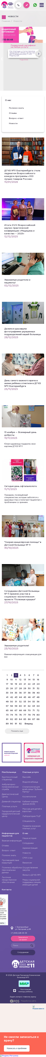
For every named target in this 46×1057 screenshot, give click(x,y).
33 (7, 693)
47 (33, 697)
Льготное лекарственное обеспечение (9, 880)
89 (7, 724)
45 (24, 697)
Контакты (7, 890)
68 (20, 710)
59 (16, 706)
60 (20, 706)
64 (38, 706)
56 (38, 702)
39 (33, 693)
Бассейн (26, 777)
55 (33, 702)
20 (20, 684)
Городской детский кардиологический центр (11, 813)
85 (24, 719)
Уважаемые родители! (16, 646)
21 (25, 684)
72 (38, 710)
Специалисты (28, 821)
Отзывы (13, 113)
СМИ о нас (27, 858)
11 (16, 680)
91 (16, 724)
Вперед (29, 724)
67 (16, 710)
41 (7, 697)
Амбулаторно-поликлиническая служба (10, 787)
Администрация (29, 848)
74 (11, 715)
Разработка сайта (28, 1001)
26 (11, 688)
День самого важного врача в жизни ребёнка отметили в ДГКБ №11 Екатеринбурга (22, 383)
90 (11, 724)
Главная (6, 21)
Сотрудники (28, 843)
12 (20, 680)
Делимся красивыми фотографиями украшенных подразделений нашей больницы (22, 332)
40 (38, 693)
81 (7, 719)
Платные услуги (9, 807)
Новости (17, 21)
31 (34, 688)
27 (16, 688)
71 (34, 710)
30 (29, 688)
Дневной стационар (11, 802)
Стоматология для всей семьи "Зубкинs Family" (32, 789)
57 (7, 706)
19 (16, 684)
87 (33, 719)
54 (29, 702)
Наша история (29, 838)
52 (20, 702)
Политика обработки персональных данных (12, 870)
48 (38, 697)
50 (11, 702)
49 (7, 702)
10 (11, 680)
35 (16, 693)
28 (20, 688)
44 (20, 697)
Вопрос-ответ (16, 118)
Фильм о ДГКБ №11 (31, 875)
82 (11, 719)
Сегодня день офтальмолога (20, 486)
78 (29, 715)
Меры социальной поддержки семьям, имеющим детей (31, 882)
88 (38, 719)
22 (29, 684)
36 (20, 693)
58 (11, 706)
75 (16, 715)
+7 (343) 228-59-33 (19, 933)
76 (20, 715)
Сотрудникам (23, 952)
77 (24, 715)
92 (20, 724)
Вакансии (27, 863)
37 (25, 693)
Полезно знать (9, 855)
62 (29, 706)
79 (33, 715)
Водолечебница (30, 782)
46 (29, 697)
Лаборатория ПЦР (31, 816)
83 (16, 719)
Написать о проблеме (17, 1048)
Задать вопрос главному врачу (23, 997)
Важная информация (12, 841)
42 (11, 697)
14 (29, 680)
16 (38, 680)
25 (7, 688)
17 (7, 684)
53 (25, 702)
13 (25, 680)
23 (33, 684)
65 (7, 710)
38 (29, 693)
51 (16, 702)
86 (29, 719)
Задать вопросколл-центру (35, 5)
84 (20, 719)
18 (11, 684)
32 (38, 688)
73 (7, 715)
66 (11, 710)
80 (38, 715)
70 (29, 710)
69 (24, 710)
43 (16, 697)
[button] (44, 59)
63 (33, 706)
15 (34, 680)
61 (25, 706)
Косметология (29, 797)
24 (38, 684)
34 (11, 693)
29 (24, 688)
